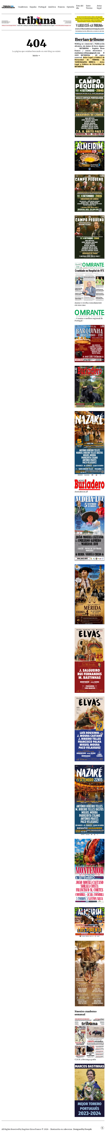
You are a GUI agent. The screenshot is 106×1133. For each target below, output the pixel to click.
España (33, 7)
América (52, 7)
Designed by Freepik (82, 1129)
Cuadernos (23, 7)
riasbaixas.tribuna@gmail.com (87, 53)
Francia (61, 7)
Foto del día (79, 7)
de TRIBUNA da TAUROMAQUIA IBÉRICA (89, 61)
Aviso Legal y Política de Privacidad (89, 63)
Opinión (70, 7)
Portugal (42, 7)
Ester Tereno (89, 7)
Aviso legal (99, 7)
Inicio (35, 55)
